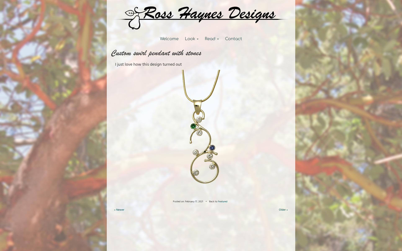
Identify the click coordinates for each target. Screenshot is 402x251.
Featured (223, 202)
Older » (283, 209)
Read (211, 39)
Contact (233, 39)
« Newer (119, 209)
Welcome (169, 39)
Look (190, 39)
